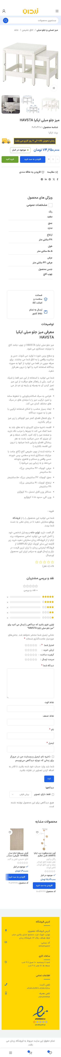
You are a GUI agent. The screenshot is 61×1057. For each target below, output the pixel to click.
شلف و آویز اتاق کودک (46, 865)
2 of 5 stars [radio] (33, 645)
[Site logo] (30, 11)
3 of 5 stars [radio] (31, 645)
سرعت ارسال (47, 659)
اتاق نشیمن (28, 30)
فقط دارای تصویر (42, 794)
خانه (16, 30)
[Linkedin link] (46, 179)
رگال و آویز (51, 859)
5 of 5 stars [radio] (26, 645)
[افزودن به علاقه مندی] (37, 832)
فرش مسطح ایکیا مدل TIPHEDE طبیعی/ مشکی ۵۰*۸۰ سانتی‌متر (17, 856)
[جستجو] (5, 20)
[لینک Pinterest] (50, 179)
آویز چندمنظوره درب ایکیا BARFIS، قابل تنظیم (45, 854)
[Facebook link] (57, 179)
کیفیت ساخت (46, 655)
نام (51, 729)
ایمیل (50, 743)
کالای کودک (51, 867)
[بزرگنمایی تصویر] (54, 88)
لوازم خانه (35, 532)
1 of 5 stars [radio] (36, 645)
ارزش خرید (48, 650)
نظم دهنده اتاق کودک (47, 862)
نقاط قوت (49, 702)
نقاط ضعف (48, 716)
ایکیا (51, 133)
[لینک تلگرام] (42, 179)
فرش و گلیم (12, 859)
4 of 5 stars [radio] (28, 645)
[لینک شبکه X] (54, 179)
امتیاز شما (47, 645)
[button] (44, 885)
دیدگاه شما (47, 665)
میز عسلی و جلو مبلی (47, 30)
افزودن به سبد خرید (32, 159)
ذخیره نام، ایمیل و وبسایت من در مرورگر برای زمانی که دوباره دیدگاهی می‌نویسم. (32, 758)
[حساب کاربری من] (4, 11)
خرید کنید (10, 159)
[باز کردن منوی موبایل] (57, 11)
